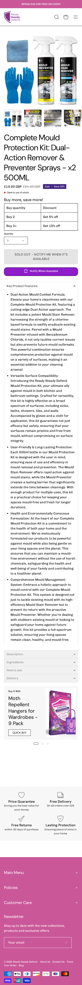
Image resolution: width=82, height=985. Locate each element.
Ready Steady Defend (25, 961)
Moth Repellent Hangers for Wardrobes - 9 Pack (23, 711)
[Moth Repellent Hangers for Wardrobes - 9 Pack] (61, 712)
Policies (11, 887)
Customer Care (18, 902)
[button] (41, 286)
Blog (21, 965)
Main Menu (14, 872)
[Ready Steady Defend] (12, 17)
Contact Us (58, 961)
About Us (45, 961)
